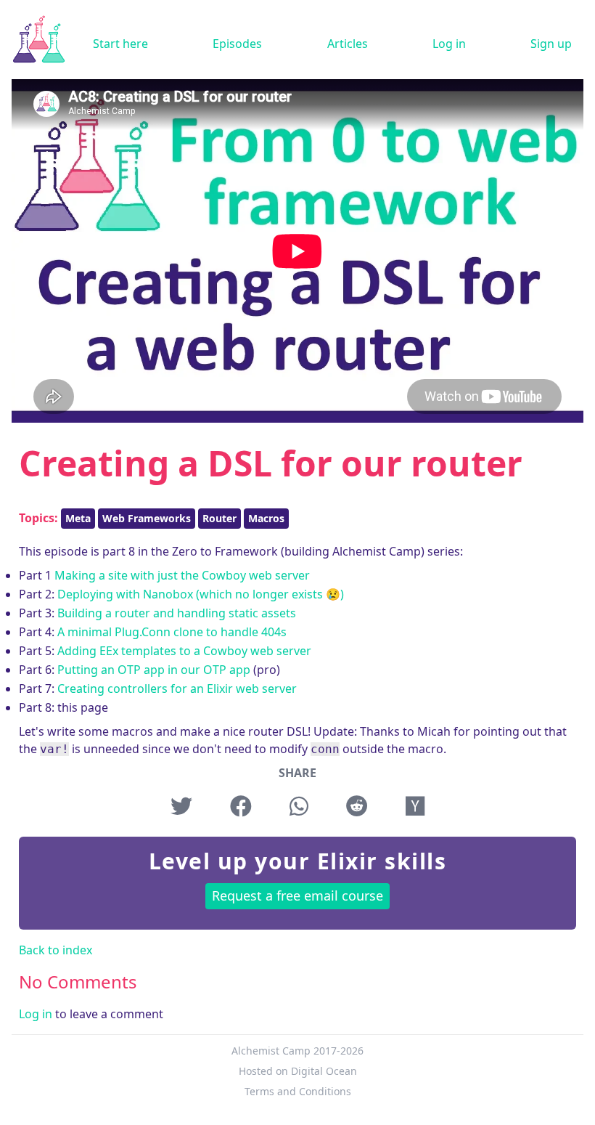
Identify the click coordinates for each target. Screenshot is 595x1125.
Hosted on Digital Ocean (298, 1071)
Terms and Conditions (298, 1091)
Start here (120, 44)
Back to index (55, 950)
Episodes (237, 44)
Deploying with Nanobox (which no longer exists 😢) (200, 594)
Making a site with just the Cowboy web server (182, 575)
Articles (347, 44)
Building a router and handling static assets (176, 613)
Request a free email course (297, 895)
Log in (449, 44)
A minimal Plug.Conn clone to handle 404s (172, 632)
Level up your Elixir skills (298, 861)
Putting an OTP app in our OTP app (153, 670)
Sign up (551, 44)
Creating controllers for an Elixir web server (177, 688)
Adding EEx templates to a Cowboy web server (184, 651)
